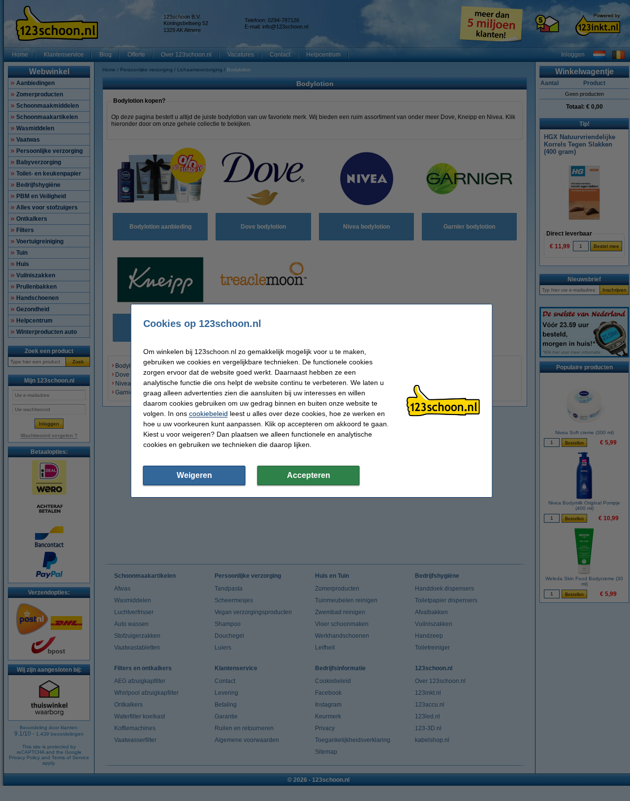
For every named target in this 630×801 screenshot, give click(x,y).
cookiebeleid (208, 413)
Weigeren (194, 475)
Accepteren (308, 475)
